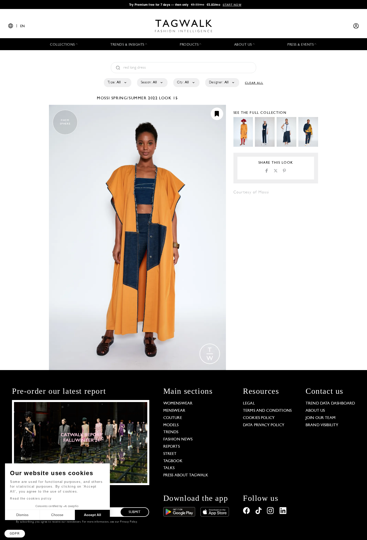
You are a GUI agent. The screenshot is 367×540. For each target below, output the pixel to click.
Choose (57, 515)
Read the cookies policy (31, 498)
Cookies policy (259, 418)
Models (171, 425)
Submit (135, 512)
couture (172, 418)
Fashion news (178, 439)
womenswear (178, 403)
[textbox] (117, 82)
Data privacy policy (263, 425)
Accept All (92, 515)
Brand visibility (322, 425)
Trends (171, 432)
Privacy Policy (128, 522)
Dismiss (22, 515)
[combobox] (117, 82)
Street (170, 454)
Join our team (321, 418)
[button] (14, 534)
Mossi (104, 98)
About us (315, 411)
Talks (169, 468)
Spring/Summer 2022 (134, 98)
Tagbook (173, 461)
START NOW (232, 4)
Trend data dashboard (330, 403)
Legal (249, 403)
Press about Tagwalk (185, 475)
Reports (171, 447)
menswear (174, 411)
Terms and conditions (267, 411)
